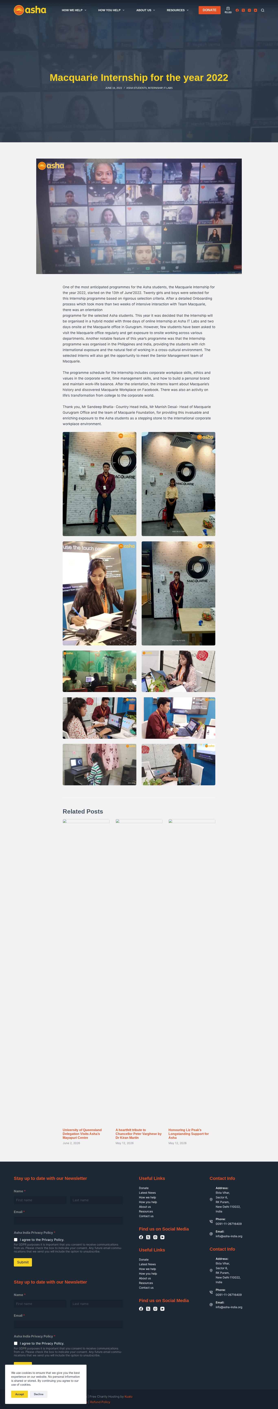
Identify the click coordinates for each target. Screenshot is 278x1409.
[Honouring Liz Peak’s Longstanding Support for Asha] (192, 971)
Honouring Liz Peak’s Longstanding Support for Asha (189, 1133)
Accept (19, 1394)
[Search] (262, 10)
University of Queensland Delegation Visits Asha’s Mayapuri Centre (82, 1133)
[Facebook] (237, 10)
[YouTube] (255, 10)
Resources (176, 10)
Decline (38, 1394)
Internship (155, 88)
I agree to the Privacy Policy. (42, 1240)
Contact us (146, 1216)
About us (143, 10)
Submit (23, 1262)
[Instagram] (249, 10)
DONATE (210, 10)
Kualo (128, 1396)
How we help (72, 10)
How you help (109, 10)
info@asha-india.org (229, 1236)
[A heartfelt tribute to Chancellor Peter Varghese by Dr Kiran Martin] (139, 971)
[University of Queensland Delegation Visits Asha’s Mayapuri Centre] (86, 971)
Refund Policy (100, 1402)
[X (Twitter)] (243, 10)
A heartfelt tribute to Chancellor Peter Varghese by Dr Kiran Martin (139, 1133)
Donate (144, 1188)
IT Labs (168, 88)
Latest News (147, 1192)
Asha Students (136, 88)
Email (19, 1212)
